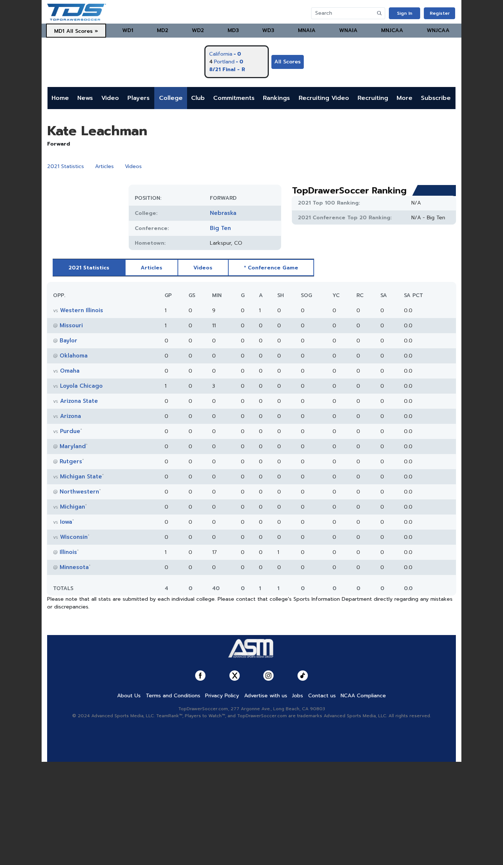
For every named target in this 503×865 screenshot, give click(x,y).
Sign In (404, 13)
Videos (133, 166)
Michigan (72, 507)
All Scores (287, 62)
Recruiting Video (324, 98)
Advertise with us (265, 696)
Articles (104, 166)
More (404, 98)
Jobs (297, 696)
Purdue (70, 431)
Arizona (70, 416)
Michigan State (81, 476)
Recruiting (373, 98)
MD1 (59, 31)
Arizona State (79, 401)
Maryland (73, 446)
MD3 (233, 30)
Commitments (233, 98)
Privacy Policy (222, 696)
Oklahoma (74, 356)
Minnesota (74, 567)
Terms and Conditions (173, 696)
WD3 (268, 30)
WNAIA (348, 30)
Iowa (66, 522)
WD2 (198, 30)
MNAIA (307, 30)
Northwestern (79, 492)
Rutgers (71, 461)
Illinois (68, 552)
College (171, 98)
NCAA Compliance (363, 696)
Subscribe (436, 98)
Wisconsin (74, 537)
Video (110, 98)
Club (198, 98)
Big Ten (220, 228)
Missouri (71, 325)
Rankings (276, 98)
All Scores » (82, 31)
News (85, 98)
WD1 (127, 30)
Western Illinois (81, 310)
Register (440, 13)
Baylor (68, 340)
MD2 (162, 30)
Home (60, 98)
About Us (129, 696)
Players (138, 98)
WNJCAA (438, 30)
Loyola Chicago (81, 386)
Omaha (70, 371)
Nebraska (223, 213)
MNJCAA (392, 30)
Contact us (322, 696)
